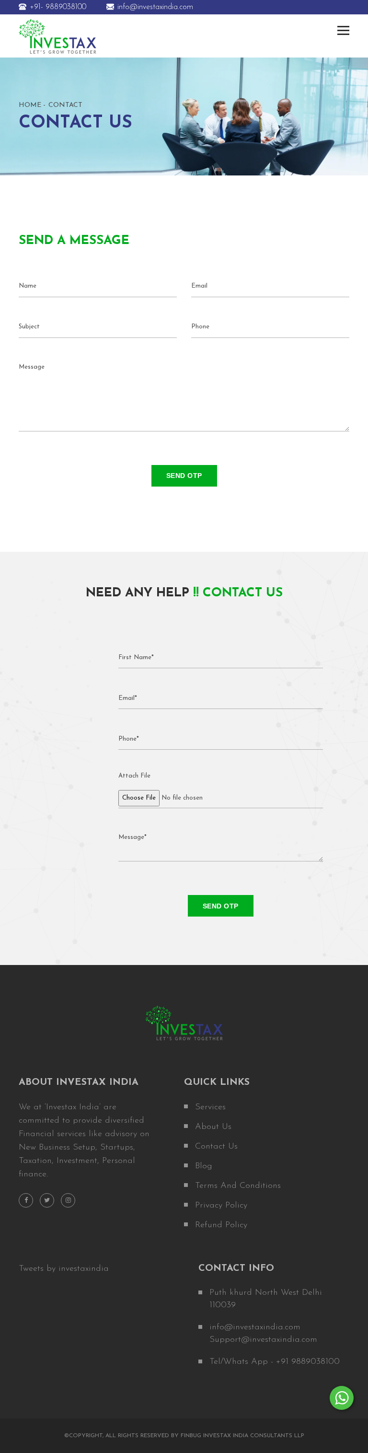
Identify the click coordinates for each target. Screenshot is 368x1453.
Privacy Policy (221, 1205)
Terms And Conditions (238, 1186)
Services (210, 1107)
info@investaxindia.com (155, 7)
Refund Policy (221, 1225)
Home (30, 105)
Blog (203, 1166)
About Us (213, 1127)
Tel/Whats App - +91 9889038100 (274, 1362)
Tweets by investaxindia (64, 1269)
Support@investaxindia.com (263, 1340)
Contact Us (216, 1146)
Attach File (134, 776)
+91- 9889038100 (58, 7)
